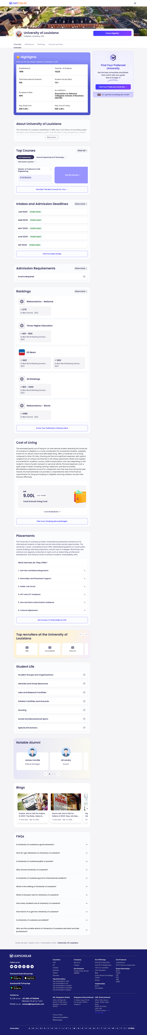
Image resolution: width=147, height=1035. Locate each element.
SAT (117, 975)
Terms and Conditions (60, 1017)
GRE (117, 979)
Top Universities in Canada (62, 985)
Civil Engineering (25, 157)
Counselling (99, 988)
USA (54, 962)
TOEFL (118, 973)
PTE (117, 977)
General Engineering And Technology (51, 157)
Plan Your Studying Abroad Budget (52, 521)
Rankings (41, 44)
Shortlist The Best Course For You (50, 189)
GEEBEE (76, 973)
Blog (96, 973)
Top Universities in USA (61, 981)
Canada (55, 968)
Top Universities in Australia (62, 988)
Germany (56, 975)
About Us (77, 962)
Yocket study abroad (81, 971)
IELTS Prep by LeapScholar (125, 965)
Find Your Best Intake (52, 254)
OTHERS (131, 1028)
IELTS (97, 986)
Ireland (55, 973)
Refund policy (57, 1020)
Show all (81, 150)
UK (54, 965)
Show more (80, 204)
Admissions (29, 44)
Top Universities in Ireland (62, 990)
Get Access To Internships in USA (52, 620)
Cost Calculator (100, 970)
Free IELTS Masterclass (103, 965)
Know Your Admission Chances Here (52, 428)
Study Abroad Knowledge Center (104, 976)
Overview (17, 44)
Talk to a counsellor (101, 968)
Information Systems (27, 162)
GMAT (118, 982)
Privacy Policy (58, 1015)
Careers (76, 965)
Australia (56, 970)
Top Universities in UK (60, 983)
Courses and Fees (56, 44)
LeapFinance (120, 962)
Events (97, 980)
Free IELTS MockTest (102, 962)
